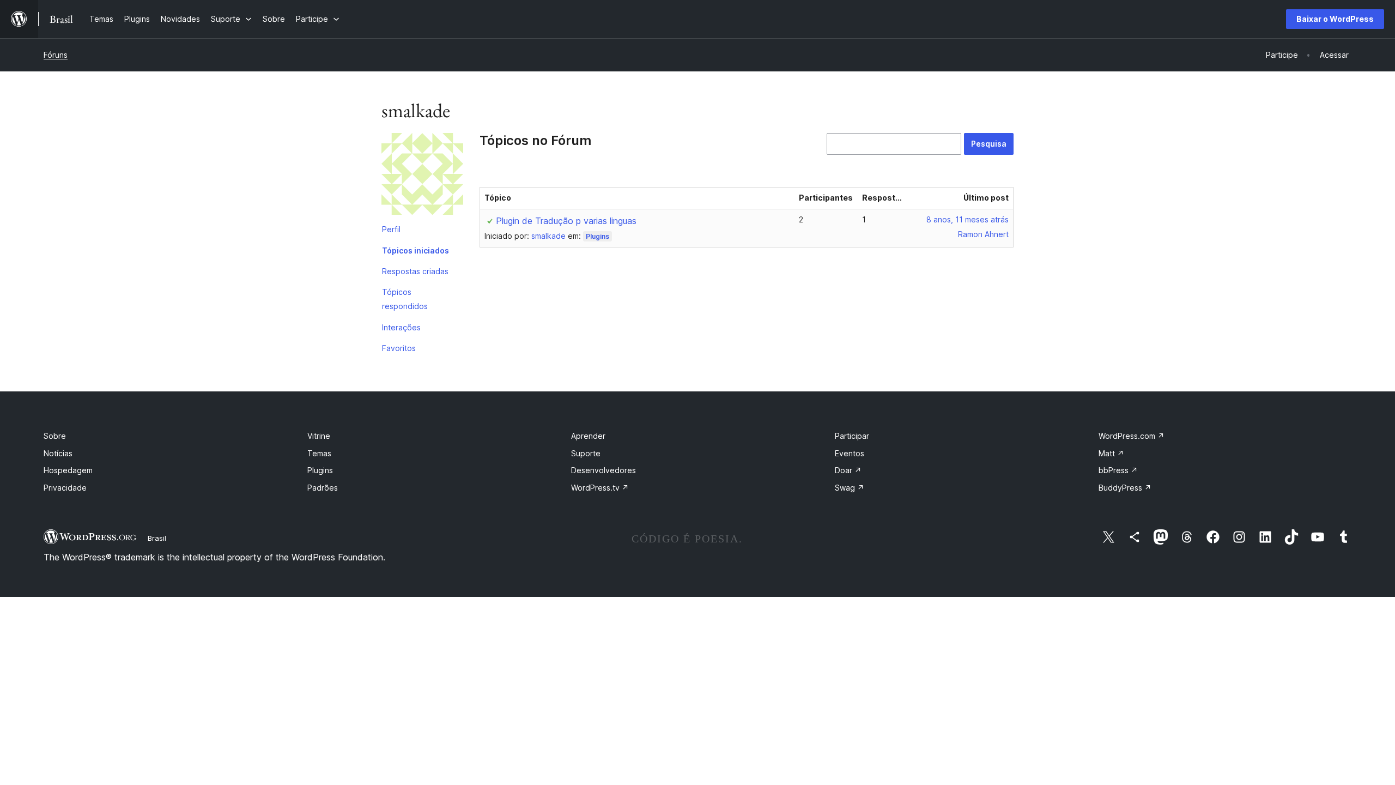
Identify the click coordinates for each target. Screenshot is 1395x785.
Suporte (586, 453)
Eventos (849, 453)
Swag (849, 487)
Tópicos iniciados (415, 250)
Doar (848, 470)
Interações (401, 327)
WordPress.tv (600, 487)
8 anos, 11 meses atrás (967, 219)
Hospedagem (68, 470)
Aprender (588, 435)
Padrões (322, 487)
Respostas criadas (415, 271)
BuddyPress (1125, 487)
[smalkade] (422, 176)
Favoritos (399, 348)
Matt (1111, 453)
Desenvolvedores (603, 470)
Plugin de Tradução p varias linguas (566, 220)
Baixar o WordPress (1335, 18)
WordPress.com (1131, 435)
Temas (319, 453)
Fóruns (56, 54)
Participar (852, 435)
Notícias (58, 453)
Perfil (391, 229)
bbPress (1118, 470)
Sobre (55, 435)
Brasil (157, 538)
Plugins (597, 236)
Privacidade (65, 487)
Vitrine (318, 435)
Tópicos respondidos (405, 299)
